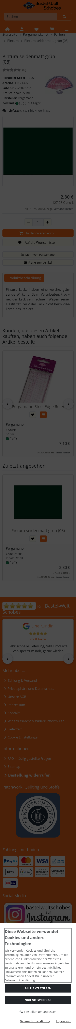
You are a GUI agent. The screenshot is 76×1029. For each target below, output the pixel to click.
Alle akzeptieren (38, 988)
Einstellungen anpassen (40, 1012)
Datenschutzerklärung (35, 1021)
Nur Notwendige (38, 1000)
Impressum (63, 1021)
